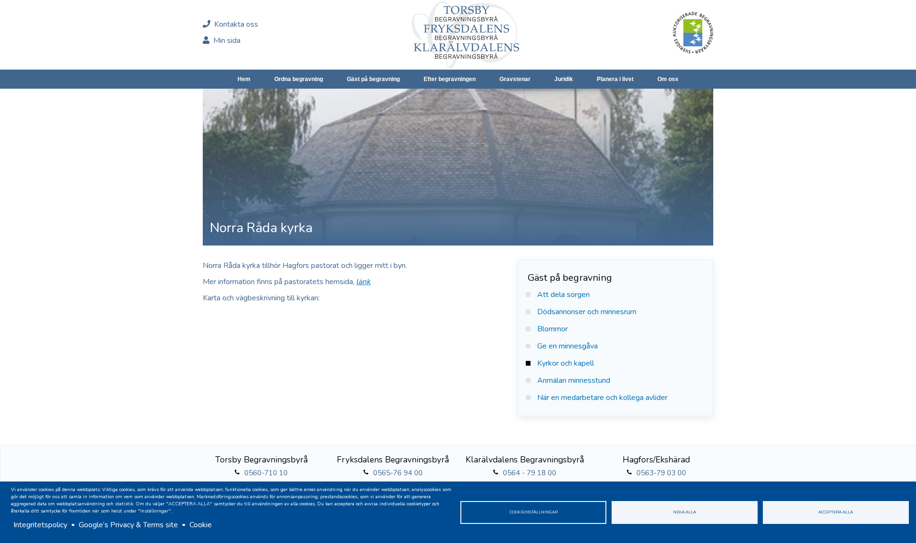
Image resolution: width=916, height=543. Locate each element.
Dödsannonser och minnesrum (586, 312)
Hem (244, 79)
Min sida (225, 40)
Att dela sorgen (563, 294)
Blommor (552, 329)
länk (363, 282)
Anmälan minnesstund (573, 380)
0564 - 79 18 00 (529, 473)
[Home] (465, 35)
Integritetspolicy (40, 525)
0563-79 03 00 (661, 473)
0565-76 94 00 (398, 473)
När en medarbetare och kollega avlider (602, 397)
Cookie (200, 525)
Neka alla (684, 512)
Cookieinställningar (534, 512)
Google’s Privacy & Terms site (128, 525)
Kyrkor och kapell (565, 363)
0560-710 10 (266, 473)
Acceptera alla (835, 512)
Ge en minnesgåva (567, 346)
